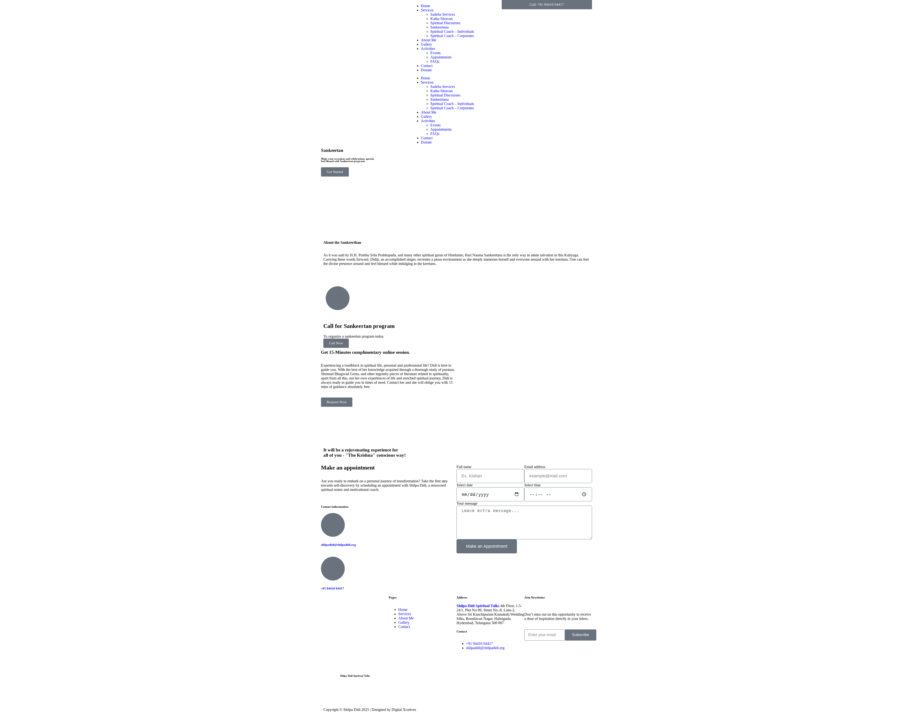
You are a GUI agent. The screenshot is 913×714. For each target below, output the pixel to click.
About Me (428, 40)
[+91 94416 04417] (333, 568)
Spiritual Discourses (445, 23)
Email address (534, 467)
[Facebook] (340, 694)
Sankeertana (439, 27)
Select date (464, 485)
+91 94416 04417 (332, 588)
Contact (426, 66)
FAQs (434, 61)
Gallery (426, 44)
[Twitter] (353, 694)
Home (425, 6)
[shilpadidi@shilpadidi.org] (333, 525)
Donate (426, 70)
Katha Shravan (441, 19)
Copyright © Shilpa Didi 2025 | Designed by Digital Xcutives (369, 710)
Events (435, 53)
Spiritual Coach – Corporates (452, 36)
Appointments (441, 57)
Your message (466, 503)
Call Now (336, 343)
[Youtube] (365, 694)
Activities (428, 49)
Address (461, 597)
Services (427, 10)
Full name (463, 467)
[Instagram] (327, 694)
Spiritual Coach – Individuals (452, 31)
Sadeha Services (442, 14)
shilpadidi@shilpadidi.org (338, 544)
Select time (532, 485)
